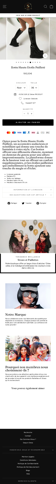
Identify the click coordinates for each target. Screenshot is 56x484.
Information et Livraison (28, 190)
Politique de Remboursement (28, 467)
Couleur (21, 83)
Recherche (28, 432)
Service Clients (27, 481)
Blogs (28, 470)
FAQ (28, 474)
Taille (34, 83)
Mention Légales (28, 457)
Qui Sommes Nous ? (28, 439)
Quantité (28, 109)
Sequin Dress (28, 443)
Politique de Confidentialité (28, 464)
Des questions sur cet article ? (28, 195)
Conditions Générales (28, 460)
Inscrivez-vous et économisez (27, 450)
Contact (28, 436)
